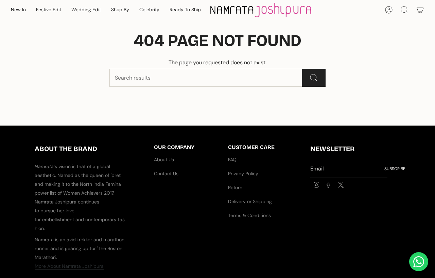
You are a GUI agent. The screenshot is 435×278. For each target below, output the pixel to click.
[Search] (314, 78)
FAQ (232, 160)
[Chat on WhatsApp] (418, 261)
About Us (164, 160)
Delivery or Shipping (250, 201)
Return (235, 187)
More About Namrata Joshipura (69, 266)
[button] (18, 10)
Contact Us (166, 173)
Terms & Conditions (249, 215)
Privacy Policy (243, 173)
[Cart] (420, 10)
